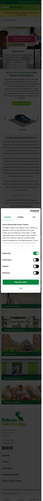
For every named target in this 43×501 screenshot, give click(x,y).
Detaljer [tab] (21, 217)
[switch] (36, 260)
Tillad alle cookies (20, 282)
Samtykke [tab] (7, 217)
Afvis (21, 288)
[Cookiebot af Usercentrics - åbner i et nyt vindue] (30, 211)
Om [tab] (34, 217)
